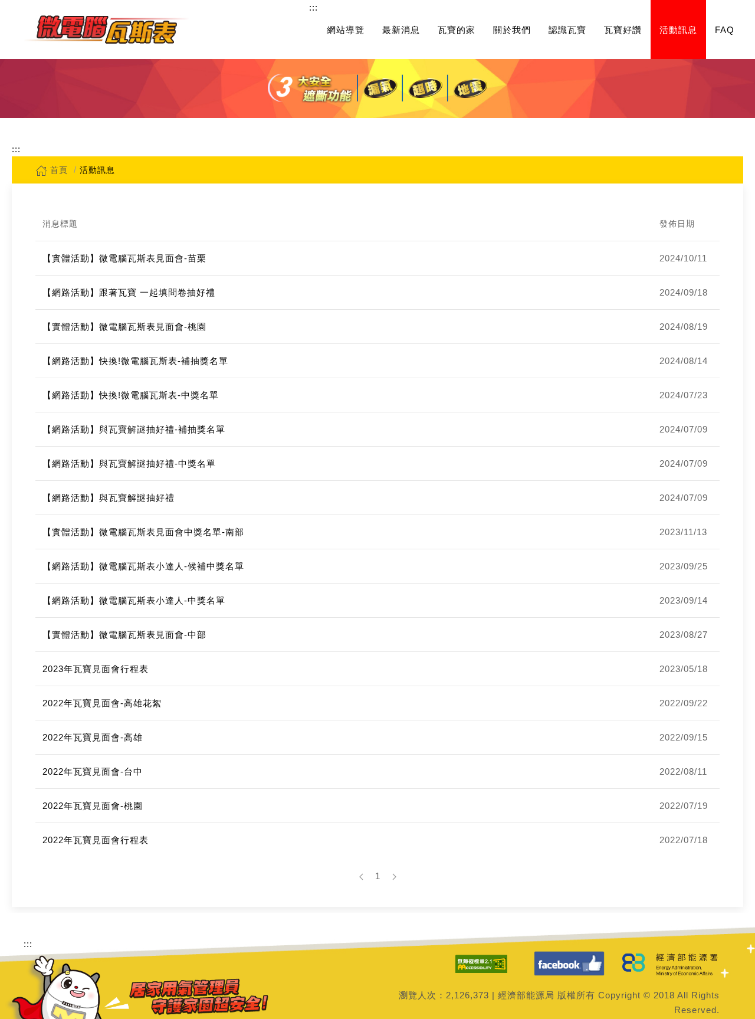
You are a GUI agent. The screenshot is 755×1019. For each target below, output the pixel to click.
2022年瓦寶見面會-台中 (92, 771)
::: (313, 7)
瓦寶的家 (456, 30)
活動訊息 (678, 30)
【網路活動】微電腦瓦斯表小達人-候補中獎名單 (143, 566)
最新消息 (401, 30)
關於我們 (512, 30)
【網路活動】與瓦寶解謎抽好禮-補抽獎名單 (133, 429)
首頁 (57, 170)
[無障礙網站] (481, 964)
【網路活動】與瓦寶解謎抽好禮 (108, 498)
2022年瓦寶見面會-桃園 (92, 806)
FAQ (724, 30)
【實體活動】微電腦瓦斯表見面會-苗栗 (124, 258)
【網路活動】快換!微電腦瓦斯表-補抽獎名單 (135, 361)
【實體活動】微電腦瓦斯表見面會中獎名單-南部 (143, 532)
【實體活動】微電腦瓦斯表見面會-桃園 (124, 327)
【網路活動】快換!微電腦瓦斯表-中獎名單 (130, 395)
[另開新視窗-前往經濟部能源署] (671, 963)
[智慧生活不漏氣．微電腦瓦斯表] (106, 29)
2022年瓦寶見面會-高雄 (92, 737)
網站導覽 (346, 30)
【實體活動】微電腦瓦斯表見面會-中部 (124, 635)
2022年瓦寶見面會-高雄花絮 (102, 703)
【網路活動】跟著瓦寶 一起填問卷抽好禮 (128, 292)
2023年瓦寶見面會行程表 (95, 669)
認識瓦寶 (567, 30)
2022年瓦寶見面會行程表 (95, 840)
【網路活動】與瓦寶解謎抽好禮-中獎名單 (129, 463)
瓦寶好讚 (623, 30)
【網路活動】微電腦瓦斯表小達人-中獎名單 (133, 600)
